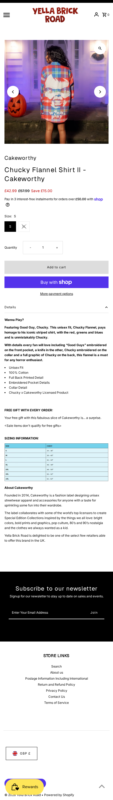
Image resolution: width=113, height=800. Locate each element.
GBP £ (25, 753)
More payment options (56, 294)
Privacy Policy (56, 691)
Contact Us (56, 697)
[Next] (100, 92)
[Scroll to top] (102, 786)
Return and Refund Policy (56, 684)
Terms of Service (56, 703)
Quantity (10, 247)
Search (56, 666)
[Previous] (13, 92)
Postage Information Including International (56, 678)
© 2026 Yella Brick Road (23, 795)
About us (56, 672)
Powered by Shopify (59, 795)
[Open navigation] (15, 14)
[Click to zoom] (100, 48)
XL (24, 226)
